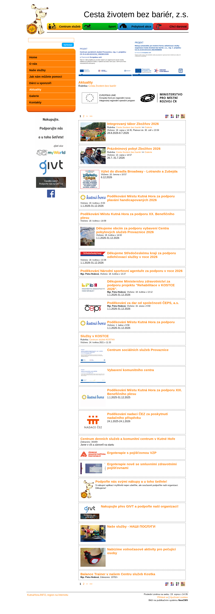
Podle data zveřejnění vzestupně (177, 116)
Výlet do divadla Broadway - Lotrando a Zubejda (139, 171)
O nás (33, 63)
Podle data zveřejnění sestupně (183, 116)
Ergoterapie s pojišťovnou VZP (131, 453)
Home (33, 57)
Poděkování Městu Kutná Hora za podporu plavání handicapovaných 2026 (141, 198)
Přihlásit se (162, 597)
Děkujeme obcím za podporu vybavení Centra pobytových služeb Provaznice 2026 (132, 230)
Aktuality (35, 89)
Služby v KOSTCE (94, 336)
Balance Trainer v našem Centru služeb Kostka (117, 574)
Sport (112, 26)
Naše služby (37, 70)
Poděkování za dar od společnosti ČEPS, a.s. (143, 303)
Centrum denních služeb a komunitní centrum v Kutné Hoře (127, 439)
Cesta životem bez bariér (102, 86)
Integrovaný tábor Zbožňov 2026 (133, 124)
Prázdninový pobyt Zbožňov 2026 (134, 148)
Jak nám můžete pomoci (45, 76)
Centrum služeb (69, 26)
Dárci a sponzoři (40, 83)
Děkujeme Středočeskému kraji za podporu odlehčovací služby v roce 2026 (141, 255)
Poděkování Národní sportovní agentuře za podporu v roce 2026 (131, 271)
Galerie (148, 127)
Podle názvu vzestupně (166, 116)
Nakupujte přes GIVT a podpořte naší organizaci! (139, 506)
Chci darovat (178, 26)
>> (91, 116)
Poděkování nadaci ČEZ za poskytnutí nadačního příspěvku (137, 415)
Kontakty (35, 102)
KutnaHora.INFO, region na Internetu (47, 595)
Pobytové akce (141, 26)
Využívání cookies (179, 597)
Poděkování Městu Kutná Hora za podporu (141, 322)
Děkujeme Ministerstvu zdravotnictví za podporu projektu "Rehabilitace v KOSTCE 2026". (141, 285)
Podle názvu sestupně (172, 116)
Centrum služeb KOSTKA (102, 339)
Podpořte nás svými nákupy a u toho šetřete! (131, 481)
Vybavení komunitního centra (130, 370)
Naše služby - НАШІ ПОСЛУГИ (131, 526)
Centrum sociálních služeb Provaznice (138, 350)
